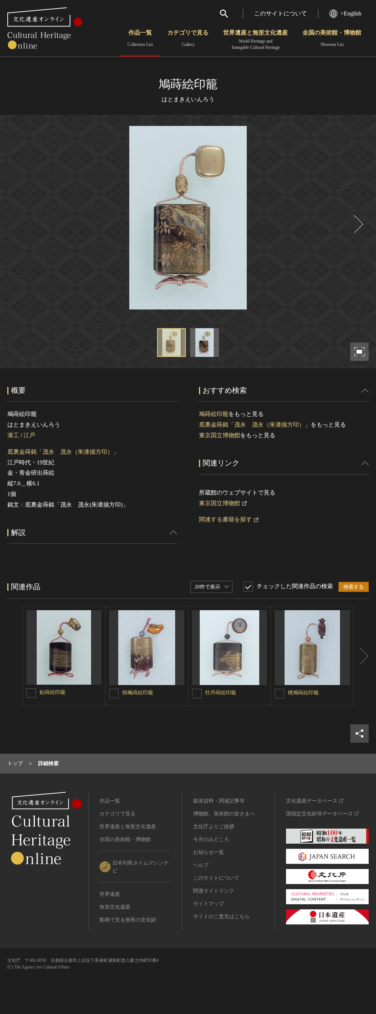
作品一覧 (140, 38)
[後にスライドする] (358, 224)
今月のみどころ (211, 839)
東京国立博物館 (219, 435)
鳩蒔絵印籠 (213, 414)
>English (350, 13)
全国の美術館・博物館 (332, 38)
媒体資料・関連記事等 (219, 801)
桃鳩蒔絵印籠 (303, 692)
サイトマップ (208, 903)
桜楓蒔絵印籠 (137, 692)
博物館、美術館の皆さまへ (224, 813)
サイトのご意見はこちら (221, 916)
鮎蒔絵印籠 (52, 692)
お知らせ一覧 (208, 852)
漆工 (13, 435)
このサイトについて (280, 13)
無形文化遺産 (115, 907)
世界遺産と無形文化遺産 (255, 39)
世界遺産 (110, 894)
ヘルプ (201, 865)
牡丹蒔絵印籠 (220, 692)
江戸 (29, 435)
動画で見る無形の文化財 (128, 920)
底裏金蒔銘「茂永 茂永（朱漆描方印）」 (63, 452)
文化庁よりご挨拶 (213, 826)
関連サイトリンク (213, 891)
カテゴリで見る (188, 38)
